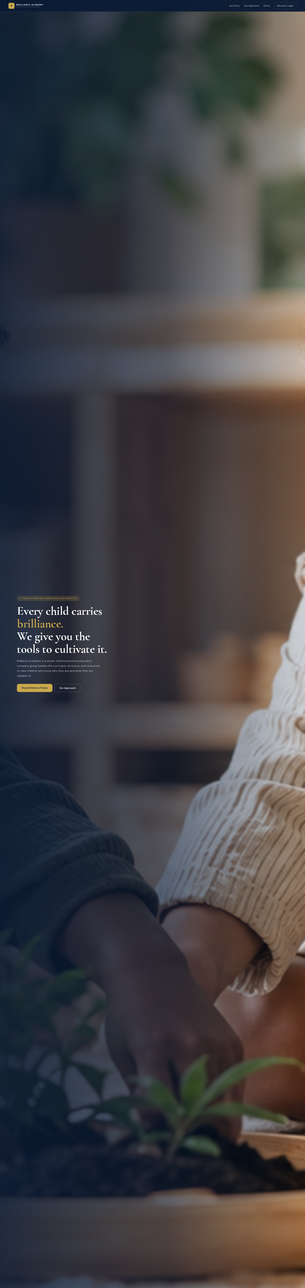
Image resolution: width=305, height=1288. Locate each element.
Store (267, 5)
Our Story (234, 5)
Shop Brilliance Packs (35, 687)
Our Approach (251, 5)
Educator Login (285, 5)
